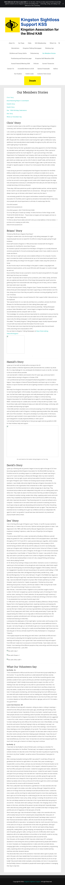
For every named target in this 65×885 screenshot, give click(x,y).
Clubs (29, 43)
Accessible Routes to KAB (26, 68)
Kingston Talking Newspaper (32, 48)
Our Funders (18, 74)
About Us (12, 43)
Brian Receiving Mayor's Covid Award (18, 101)
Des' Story (10, 113)
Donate (32, 80)
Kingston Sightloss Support (32, 881)
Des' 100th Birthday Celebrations (17, 110)
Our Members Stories (49, 53)
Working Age (49, 48)
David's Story (11, 107)
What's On (53, 43)
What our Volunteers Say (14, 117)
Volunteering (34, 53)
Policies (36, 63)
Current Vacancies (48, 63)
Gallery (55, 68)
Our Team (21, 43)
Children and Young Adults (18, 53)
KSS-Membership (40, 43)
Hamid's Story (11, 104)
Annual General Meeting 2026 (20, 63)
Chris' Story (10, 97)
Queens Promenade (43, 68)
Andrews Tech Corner (44, 74)
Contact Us (10, 68)
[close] (63, 3)
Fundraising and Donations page (21, 58)
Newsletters (15, 48)
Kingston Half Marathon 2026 (44, 58)
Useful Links (29, 74)
